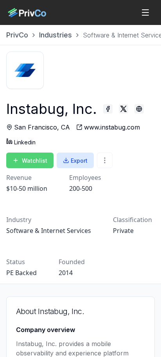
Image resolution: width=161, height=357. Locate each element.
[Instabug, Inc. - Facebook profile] (108, 109)
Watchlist (34, 160)
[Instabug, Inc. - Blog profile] (139, 109)
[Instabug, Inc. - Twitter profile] (123, 109)
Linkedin (25, 142)
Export (79, 160)
